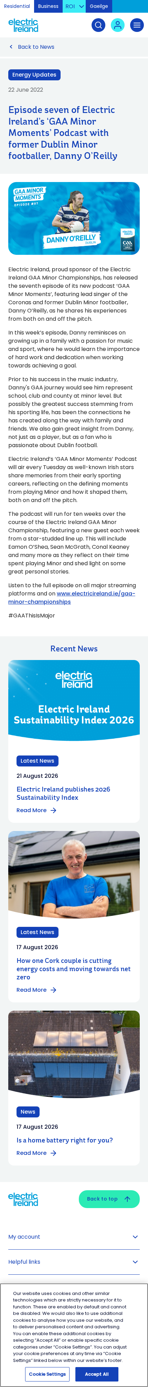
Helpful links (24, 1262)
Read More (31, 810)
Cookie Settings (47, 1374)
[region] (74, 1335)
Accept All (97, 1374)
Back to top (102, 1198)
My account (24, 1237)
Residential (17, 6)
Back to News (36, 47)
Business (48, 6)
